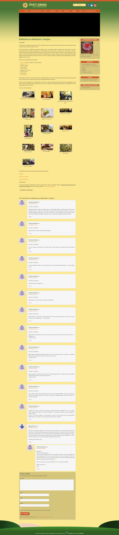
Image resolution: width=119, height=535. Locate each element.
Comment (22, 478)
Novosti (26, 11)
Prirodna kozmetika (86, 87)
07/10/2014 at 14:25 (32, 259)
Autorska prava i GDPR (90, 11)
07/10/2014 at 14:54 (32, 368)
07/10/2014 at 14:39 (32, 311)
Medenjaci (84, 69)
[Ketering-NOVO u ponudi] (87, 53)
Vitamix (44, 186)
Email (21, 498)
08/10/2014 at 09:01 (32, 388)
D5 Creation (70, 533)
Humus (83, 70)
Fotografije (21, 173)
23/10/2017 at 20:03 (41, 448)
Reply (30, 216)
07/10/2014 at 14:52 (32, 348)
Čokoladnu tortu (24, 74)
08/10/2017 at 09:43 (32, 427)
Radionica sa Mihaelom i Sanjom (42, 198)
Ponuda (74, 11)
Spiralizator (52, 186)
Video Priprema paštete (23, 179)
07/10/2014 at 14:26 (32, 294)
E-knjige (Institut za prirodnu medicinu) (89, 79)
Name (21, 492)
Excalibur (48, 186)
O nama (80, 11)
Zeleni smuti (23, 62)
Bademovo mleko (24, 64)
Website (21, 503)
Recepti (60, 11)
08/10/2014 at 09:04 (32, 407)
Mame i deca (67, 11)
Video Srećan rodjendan (23, 176)
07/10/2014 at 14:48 (32, 329)
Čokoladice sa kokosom (87, 72)
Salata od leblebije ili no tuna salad (88, 64)
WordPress (81, 533)
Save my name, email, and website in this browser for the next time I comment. (35, 510)
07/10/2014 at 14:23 (32, 203)
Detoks (45, 11)
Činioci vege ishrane (36, 11)
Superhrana (52, 11)
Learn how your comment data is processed (44, 516)
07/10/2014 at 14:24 (32, 225)
